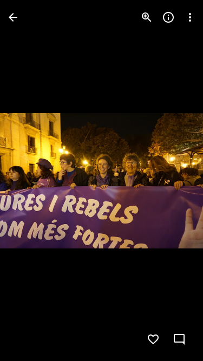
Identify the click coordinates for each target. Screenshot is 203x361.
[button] (30, 181)
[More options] (190, 17)
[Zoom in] (147, 17)
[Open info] (168, 17)
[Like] (153, 339)
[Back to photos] (13, 17)
